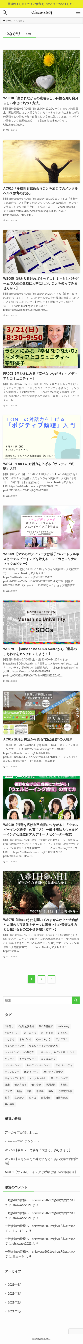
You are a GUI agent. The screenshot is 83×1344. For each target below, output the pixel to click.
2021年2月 (15, 1302)
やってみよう (43, 1039)
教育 (7, 1097)
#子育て (9, 1026)
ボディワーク (31, 1071)
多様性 (64, 1084)
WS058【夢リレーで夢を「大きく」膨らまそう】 (38, 1150)
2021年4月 (15, 1284)
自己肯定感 (62, 1097)
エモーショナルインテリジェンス (57, 1052)
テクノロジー (12, 1071)
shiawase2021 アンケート (22, 1141)
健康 (7, 1084)
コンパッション (13, 1065)
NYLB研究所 (46, 1026)
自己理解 (46, 1097)
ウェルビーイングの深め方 (19, 1052)
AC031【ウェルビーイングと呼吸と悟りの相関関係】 (41, 1172)
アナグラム (62, 1039)
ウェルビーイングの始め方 (43, 1045)
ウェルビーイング (14, 1045)
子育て (8, 1091)
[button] (5, 12)
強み (50, 1091)
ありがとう (30, 1032)
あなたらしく (12, 1032)
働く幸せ (36, 1084)
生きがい (19, 1097)
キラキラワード (27, 1058)
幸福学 (40, 1091)
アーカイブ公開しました (21, 1132)
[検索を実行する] (76, 1000)
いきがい (63, 1032)
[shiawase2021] (41, 12)
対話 (19, 1091)
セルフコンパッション (39, 1065)
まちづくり (25, 1039)
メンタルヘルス (37, 1078)
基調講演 (51, 1084)
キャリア (10, 1058)
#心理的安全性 (26, 1026)
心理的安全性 (65, 1091)
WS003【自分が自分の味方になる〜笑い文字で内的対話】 (41, 1161)
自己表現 (10, 1104)
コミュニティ (48, 1058)
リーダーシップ (59, 1078)
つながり (10, 1039)
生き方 (32, 1097)
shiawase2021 (21, 1205)
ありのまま (47, 1032)
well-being (63, 1026)
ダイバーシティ (64, 1065)
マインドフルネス (14, 1078)
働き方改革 (21, 1084)
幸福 (29, 1091)
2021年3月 (15, 1293)
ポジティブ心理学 (53, 1071)
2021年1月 (15, 1311)
